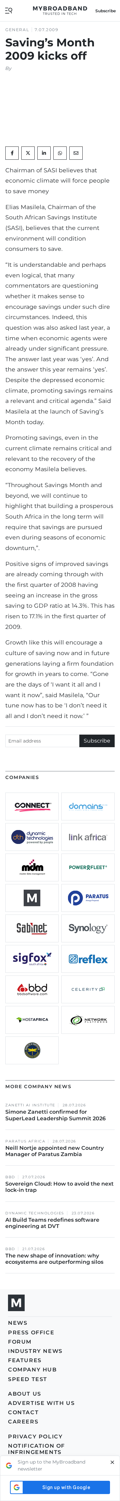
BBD (10, 1177)
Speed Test (27, 1379)
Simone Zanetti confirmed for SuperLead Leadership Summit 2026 (55, 1115)
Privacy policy (35, 1436)
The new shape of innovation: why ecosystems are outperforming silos (54, 1258)
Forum (20, 1342)
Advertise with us (41, 1403)
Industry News (35, 1351)
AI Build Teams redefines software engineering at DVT (52, 1223)
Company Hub (32, 1369)
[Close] (112, 1466)
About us (24, 1394)
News (17, 1323)
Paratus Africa (25, 1141)
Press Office (31, 1332)
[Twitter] (28, 153)
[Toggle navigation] (8, 10)
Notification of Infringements (36, 1449)
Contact (23, 1412)
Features (25, 1360)
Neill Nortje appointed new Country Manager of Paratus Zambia (54, 1151)
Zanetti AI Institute (30, 1105)
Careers (23, 1421)
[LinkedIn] (44, 153)
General (17, 29)
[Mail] (76, 153)
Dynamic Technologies (34, 1213)
